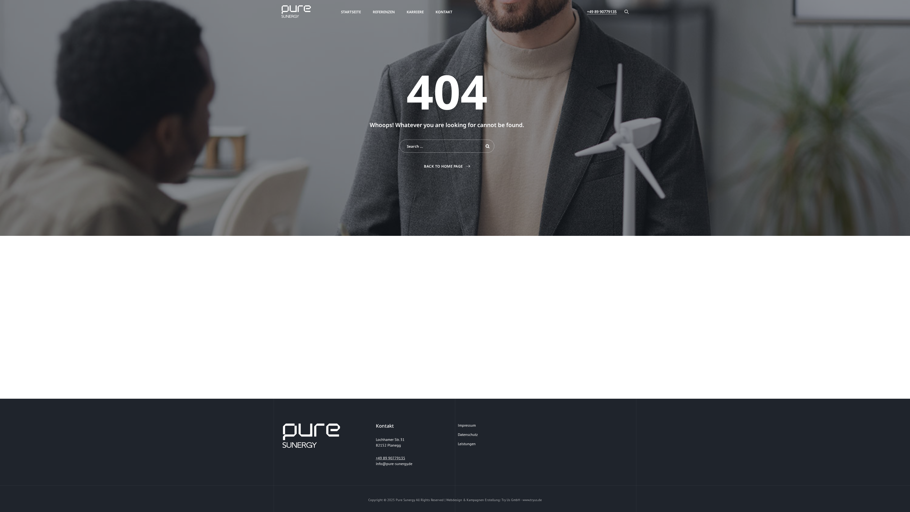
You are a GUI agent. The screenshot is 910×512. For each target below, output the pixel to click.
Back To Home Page (443, 166)
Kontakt (444, 11)
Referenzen (384, 11)
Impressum (467, 425)
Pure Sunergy (405, 500)
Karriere (415, 11)
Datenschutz (468, 434)
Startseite (351, 11)
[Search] (627, 11)
